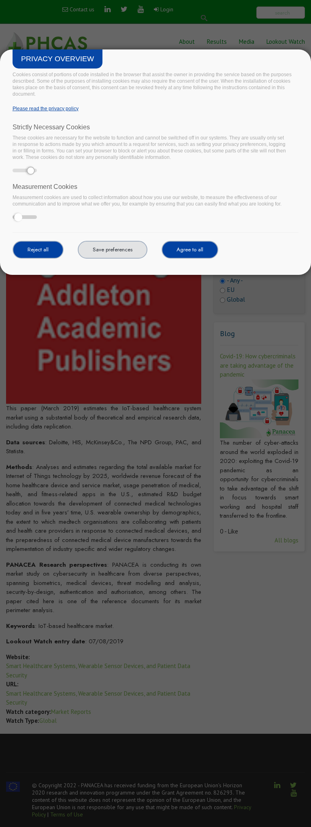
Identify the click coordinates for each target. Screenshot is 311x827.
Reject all (38, 249)
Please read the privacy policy (46, 108)
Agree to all (190, 249)
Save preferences (112, 249)
